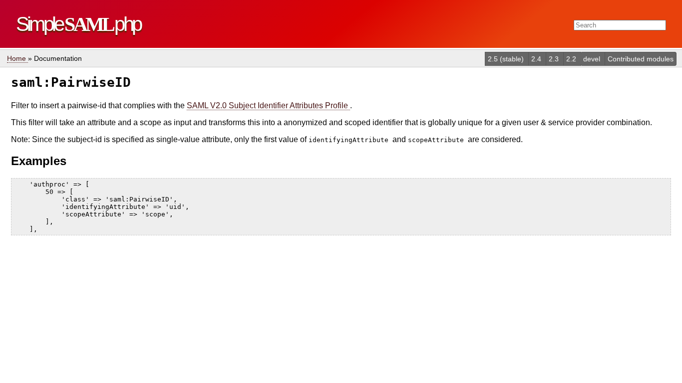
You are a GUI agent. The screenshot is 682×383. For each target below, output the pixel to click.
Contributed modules (641, 59)
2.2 (572, 59)
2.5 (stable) (507, 59)
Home (17, 58)
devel (592, 59)
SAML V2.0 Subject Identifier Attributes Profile (268, 105)
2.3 (555, 59)
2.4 (537, 59)
